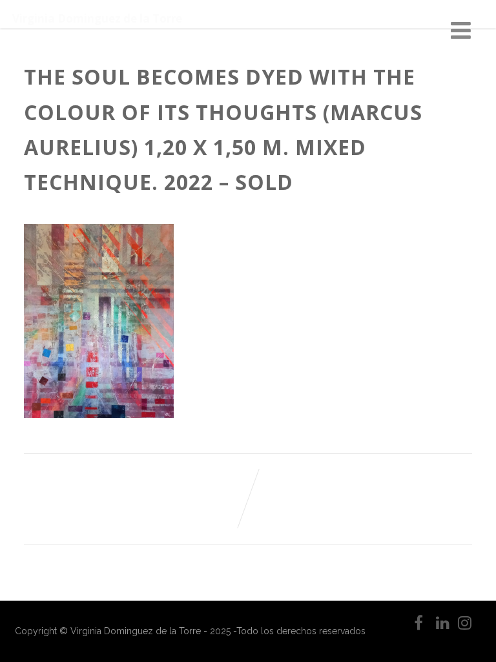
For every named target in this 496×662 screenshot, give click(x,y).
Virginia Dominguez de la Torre (97, 18)
